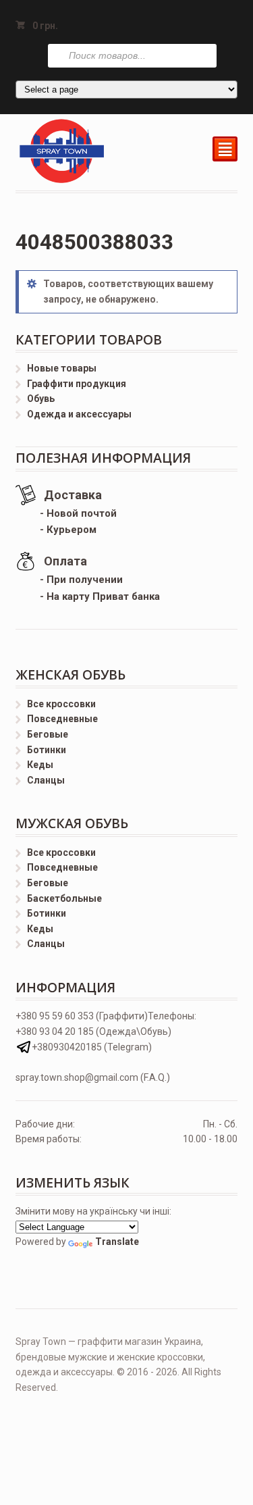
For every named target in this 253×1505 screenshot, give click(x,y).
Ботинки (46, 749)
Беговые (47, 734)
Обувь (41, 398)
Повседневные (62, 718)
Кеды (40, 764)
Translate (117, 1241)
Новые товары (61, 368)
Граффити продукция (76, 383)
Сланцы (46, 780)
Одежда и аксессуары (79, 414)
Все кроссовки (61, 703)
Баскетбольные (64, 898)
